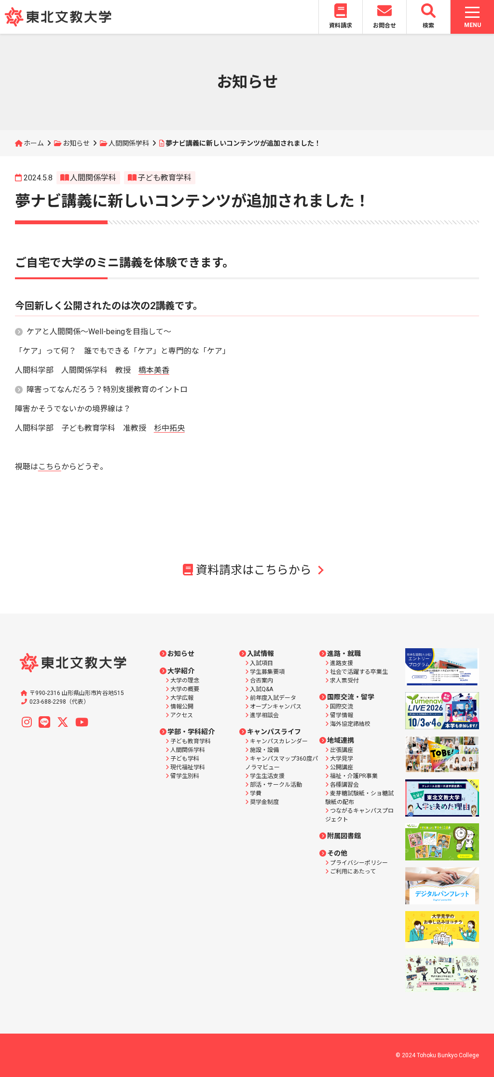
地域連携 (340, 740)
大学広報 (181, 698)
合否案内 (261, 680)
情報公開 (181, 706)
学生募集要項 (267, 671)
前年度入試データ (273, 698)
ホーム (34, 143)
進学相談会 (264, 715)
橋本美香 (153, 370)
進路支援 (341, 663)
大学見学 (341, 758)
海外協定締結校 (350, 724)
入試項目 (261, 663)
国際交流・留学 (350, 697)
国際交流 (341, 706)
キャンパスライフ (274, 732)
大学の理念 (184, 680)
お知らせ (76, 143)
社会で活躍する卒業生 (359, 671)
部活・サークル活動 (276, 784)
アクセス (181, 715)
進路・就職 (344, 653)
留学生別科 (184, 776)
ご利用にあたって (353, 871)
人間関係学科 (129, 143)
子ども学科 (184, 758)
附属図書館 (344, 836)
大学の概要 (184, 689)
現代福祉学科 (187, 767)
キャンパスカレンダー (279, 741)
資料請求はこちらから (254, 570)
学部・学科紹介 (191, 732)
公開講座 (341, 767)
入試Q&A (261, 689)
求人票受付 (344, 680)
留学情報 (341, 715)
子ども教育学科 (164, 177)
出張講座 (341, 750)
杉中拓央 (169, 428)
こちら (49, 466)
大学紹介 (180, 671)
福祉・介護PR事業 (354, 776)
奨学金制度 (264, 802)
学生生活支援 (267, 776)
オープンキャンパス (276, 706)
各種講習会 (344, 784)
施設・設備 (264, 750)
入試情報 (260, 653)
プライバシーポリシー (359, 862)
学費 (255, 793)
